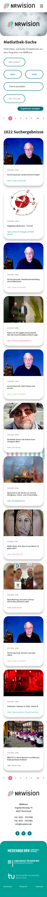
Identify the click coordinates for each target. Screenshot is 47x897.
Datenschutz (8, 886)
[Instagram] (23, 833)
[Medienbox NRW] (23, 850)
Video (12, 74)
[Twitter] (29, 833)
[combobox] (23, 62)
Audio (34, 74)
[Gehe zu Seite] (43, 118)
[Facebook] (17, 833)
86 (38, 118)
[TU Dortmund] (23, 876)
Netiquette (23, 886)
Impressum (39, 886)
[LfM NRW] (23, 863)
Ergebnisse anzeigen (30, 109)
